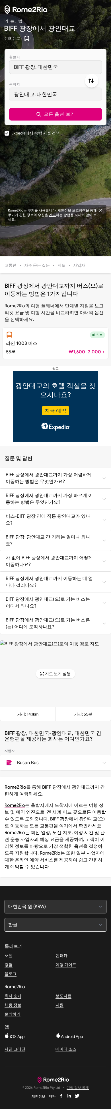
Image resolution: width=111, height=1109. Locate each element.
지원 (59, 1005)
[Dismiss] (100, 210)
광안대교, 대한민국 (35, 94)
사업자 (79, 265)
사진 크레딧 (15, 1049)
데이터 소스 (66, 1049)
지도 (61, 265)
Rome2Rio (15, 805)
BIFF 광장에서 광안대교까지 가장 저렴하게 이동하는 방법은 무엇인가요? (49, 478)
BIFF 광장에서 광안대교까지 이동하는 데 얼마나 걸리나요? (49, 582)
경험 (9, 964)
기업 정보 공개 (78, 1088)
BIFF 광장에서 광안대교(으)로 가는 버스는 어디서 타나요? (48, 602)
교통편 (11, 265)
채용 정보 (13, 1005)
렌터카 (61, 955)
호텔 (9, 955)
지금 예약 (55, 411)
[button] (55, 114)
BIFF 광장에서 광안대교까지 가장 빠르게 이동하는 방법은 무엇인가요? (49, 499)
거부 (52, 215)
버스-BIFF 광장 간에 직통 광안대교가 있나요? (48, 519)
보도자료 (63, 995)
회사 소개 (13, 995)
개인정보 (38, 1096)
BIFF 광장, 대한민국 (36, 67)
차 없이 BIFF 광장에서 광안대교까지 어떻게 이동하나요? (49, 561)
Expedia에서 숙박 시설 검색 (35, 133)
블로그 (11, 973)
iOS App (16, 1036)
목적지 (14, 84)
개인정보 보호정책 (71, 210)
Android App (71, 1036)
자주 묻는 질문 (37, 265)
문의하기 (12, 1014)
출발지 (14, 57)
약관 (52, 1096)
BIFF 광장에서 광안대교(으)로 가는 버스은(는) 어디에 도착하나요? (48, 623)
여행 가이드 (66, 964)
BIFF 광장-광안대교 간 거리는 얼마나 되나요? (48, 540)
